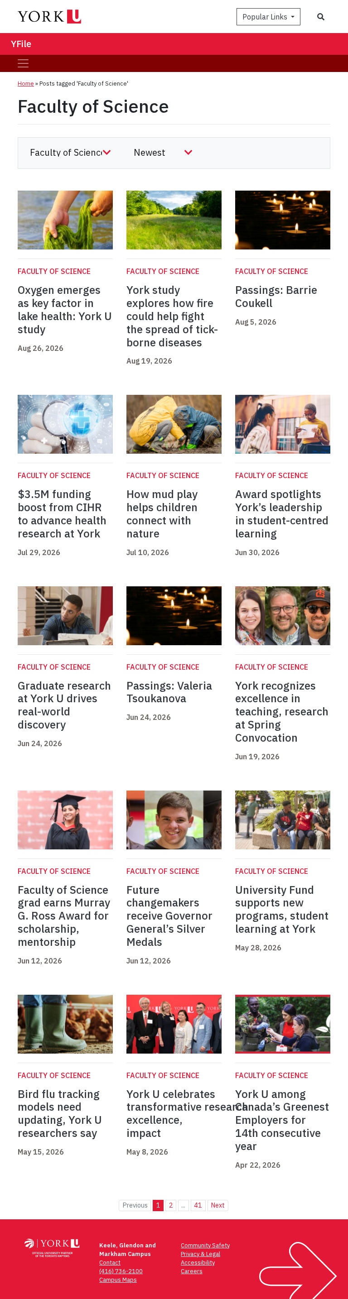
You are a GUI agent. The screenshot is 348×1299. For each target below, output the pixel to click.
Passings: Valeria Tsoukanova (169, 692)
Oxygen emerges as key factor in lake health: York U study (65, 309)
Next (218, 1205)
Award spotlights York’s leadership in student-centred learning (282, 513)
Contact (110, 1262)
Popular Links (265, 16)
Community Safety (205, 1245)
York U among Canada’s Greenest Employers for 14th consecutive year (282, 1120)
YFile (21, 44)
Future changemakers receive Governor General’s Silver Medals (169, 915)
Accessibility (198, 1262)
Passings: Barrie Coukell (276, 296)
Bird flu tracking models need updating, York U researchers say (60, 1113)
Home (26, 83)
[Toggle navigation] (23, 63)
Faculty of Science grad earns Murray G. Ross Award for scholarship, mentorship (64, 915)
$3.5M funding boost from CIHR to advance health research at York (62, 513)
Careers (192, 1271)
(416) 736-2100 (121, 1271)
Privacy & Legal (200, 1254)
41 (198, 1205)
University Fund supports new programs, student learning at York (282, 909)
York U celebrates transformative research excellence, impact (187, 1113)
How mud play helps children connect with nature (162, 513)
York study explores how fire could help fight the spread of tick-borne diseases (172, 316)
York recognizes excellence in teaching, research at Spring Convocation (282, 711)
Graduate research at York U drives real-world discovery (64, 705)
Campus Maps (118, 1280)
